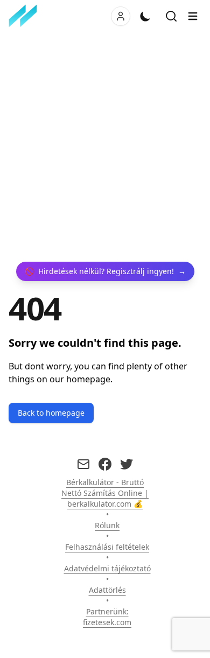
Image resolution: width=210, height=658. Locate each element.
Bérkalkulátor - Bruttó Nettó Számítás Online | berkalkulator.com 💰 (105, 493)
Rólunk (107, 525)
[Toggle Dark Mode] (145, 16)
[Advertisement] (105, 147)
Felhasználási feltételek (107, 547)
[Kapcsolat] (83, 464)
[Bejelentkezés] (120, 16)
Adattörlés (107, 590)
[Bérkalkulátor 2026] (25, 16)
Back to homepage (51, 413)
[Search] (171, 16)
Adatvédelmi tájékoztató (107, 568)
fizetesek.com (107, 622)
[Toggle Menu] (192, 16)
